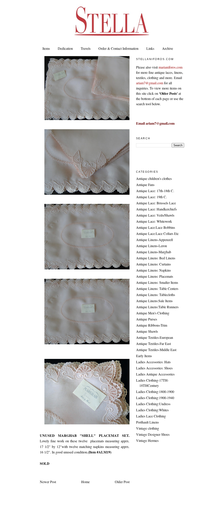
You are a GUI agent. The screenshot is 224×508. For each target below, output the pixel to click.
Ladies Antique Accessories (155, 374)
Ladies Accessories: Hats (153, 362)
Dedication (65, 48)
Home (85, 481)
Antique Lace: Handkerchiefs (156, 209)
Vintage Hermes (147, 440)
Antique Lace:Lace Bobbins (155, 227)
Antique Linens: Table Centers (157, 288)
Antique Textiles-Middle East (156, 349)
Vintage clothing (147, 428)
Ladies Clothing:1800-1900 (155, 391)
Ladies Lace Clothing (151, 416)
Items (46, 48)
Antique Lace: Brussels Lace (156, 203)
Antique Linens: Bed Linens (155, 258)
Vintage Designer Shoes (153, 434)
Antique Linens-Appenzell (154, 239)
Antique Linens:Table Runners (157, 307)
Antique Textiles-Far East (153, 343)
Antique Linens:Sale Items (154, 300)
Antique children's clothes (154, 178)
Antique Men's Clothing (152, 313)
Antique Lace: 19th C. (151, 197)
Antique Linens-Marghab (153, 252)
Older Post (122, 481)
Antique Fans (145, 184)
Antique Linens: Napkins (153, 270)
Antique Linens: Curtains (153, 264)
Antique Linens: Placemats (154, 276)
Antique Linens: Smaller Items (157, 282)
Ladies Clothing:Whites (152, 410)
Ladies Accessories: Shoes (154, 368)
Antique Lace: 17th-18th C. (155, 190)
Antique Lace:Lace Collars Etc (157, 233)
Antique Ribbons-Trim (151, 325)
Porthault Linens (147, 422)
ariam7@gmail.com (149, 83)
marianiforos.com (170, 67)
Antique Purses (146, 319)
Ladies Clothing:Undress (153, 403)
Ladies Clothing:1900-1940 (155, 397)
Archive (167, 48)
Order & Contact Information (118, 48)
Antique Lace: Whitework (154, 221)
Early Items (144, 355)
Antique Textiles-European (154, 337)
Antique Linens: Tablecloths (155, 294)
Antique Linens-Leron (151, 245)
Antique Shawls (147, 331)
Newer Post (48, 481)
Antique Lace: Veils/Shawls (155, 215)
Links (150, 48)
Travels (86, 48)
